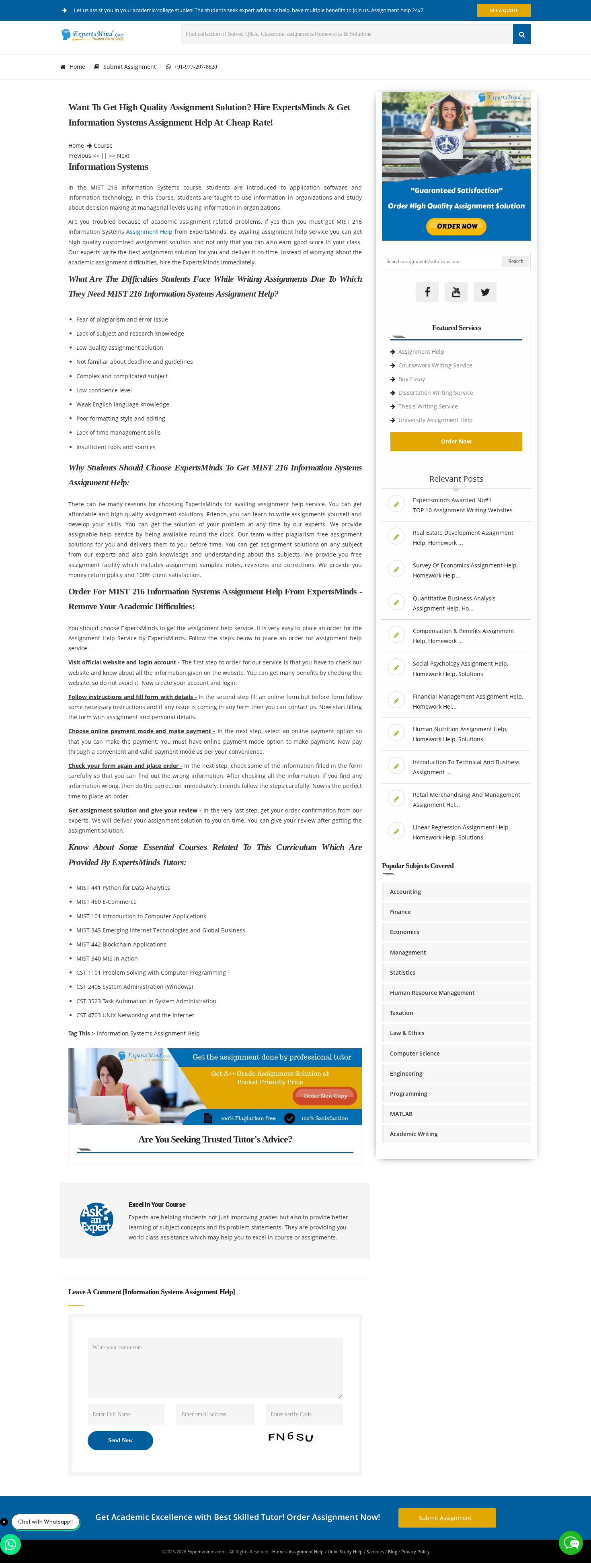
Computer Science (415, 1053)
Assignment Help (149, 231)
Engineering (406, 1073)
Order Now (456, 441)
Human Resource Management (432, 992)
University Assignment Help (435, 420)
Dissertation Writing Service (435, 392)
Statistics (402, 972)
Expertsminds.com (207, 1552)
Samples (375, 1552)
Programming (408, 1093)
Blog (392, 1552)
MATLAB (401, 1114)
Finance (400, 912)
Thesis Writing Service (428, 406)
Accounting (405, 891)
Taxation (401, 1013)
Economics (404, 932)
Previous (79, 155)
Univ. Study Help (345, 1552)
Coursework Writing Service (435, 365)
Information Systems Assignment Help (148, 1033)
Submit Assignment (129, 66)
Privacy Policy (415, 1552)
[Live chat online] (571, 1543)
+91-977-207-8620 (194, 67)
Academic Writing (414, 1134)
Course (103, 145)
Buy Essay (411, 379)
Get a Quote (504, 10)
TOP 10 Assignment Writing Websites (463, 510)
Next (123, 155)
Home (77, 66)
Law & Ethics (407, 1033)
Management (408, 952)
